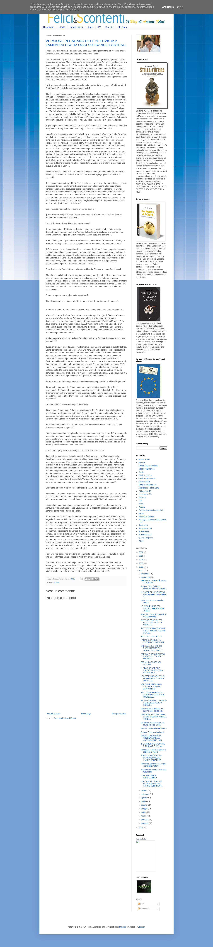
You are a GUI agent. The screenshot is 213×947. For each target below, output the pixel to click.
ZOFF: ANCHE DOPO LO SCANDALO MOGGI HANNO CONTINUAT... (151, 758)
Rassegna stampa (146, 516)
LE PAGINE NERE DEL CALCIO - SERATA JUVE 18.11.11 (152, 608)
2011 (141, 570)
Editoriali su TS (144, 491)
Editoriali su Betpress (147, 485)
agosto (144, 798)
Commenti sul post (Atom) (65, 718)
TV (99, 27)
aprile (143, 812)
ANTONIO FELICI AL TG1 (151, 636)
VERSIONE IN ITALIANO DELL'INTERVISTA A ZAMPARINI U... (151, 686)
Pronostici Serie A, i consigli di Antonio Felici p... (153, 615)
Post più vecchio (119, 714)
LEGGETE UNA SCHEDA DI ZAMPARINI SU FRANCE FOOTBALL (153, 678)
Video (140, 541)
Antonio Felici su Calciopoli (152, 732)
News (140, 504)
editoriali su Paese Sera (148, 488)
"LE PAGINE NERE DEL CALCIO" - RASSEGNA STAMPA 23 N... (152, 670)
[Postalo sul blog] (89, 579)
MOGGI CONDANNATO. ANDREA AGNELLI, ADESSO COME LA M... (152, 738)
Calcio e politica (145, 475)
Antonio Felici (141, 839)
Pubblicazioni (76, 27)
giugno (144, 805)
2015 (141, 556)
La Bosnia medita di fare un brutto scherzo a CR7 (152, 724)
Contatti (109, 27)
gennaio (145, 823)
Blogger (141, 927)
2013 (141, 563)
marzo (144, 816)
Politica (141, 507)
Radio (90, 27)
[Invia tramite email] (86, 579)
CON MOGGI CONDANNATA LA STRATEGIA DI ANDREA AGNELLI (153, 716)
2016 (141, 552)
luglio (143, 801)
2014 (141, 559)
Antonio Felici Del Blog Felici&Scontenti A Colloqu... (154, 587)
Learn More (168, 7)
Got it (180, 7)
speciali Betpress (145, 538)
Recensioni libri (145, 528)
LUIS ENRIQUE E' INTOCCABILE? (149, 777)
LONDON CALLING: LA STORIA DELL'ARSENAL (152, 641)
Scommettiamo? (145, 534)
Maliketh (122, 927)
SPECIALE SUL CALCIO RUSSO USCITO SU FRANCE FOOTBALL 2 (152, 648)
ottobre (144, 790)
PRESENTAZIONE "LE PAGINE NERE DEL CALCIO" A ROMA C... (154, 702)
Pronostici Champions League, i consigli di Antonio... (154, 765)
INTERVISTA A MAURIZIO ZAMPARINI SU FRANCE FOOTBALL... (153, 694)
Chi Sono (122, 27)
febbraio (145, 820)
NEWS (62, 27)
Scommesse (143, 531)
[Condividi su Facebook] (95, 579)
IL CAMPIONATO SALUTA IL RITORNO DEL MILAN (153, 745)
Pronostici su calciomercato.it (150, 510)
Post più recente (53, 714)
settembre (145, 794)
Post (142, 904)
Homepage (48, 27)
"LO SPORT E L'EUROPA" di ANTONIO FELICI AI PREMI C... (153, 594)
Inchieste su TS (144, 494)
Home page (86, 714)
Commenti (144, 909)
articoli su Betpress (146, 469)
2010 (141, 828)
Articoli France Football (148, 466)
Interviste (142, 497)
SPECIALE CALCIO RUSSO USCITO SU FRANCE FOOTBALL (153, 656)
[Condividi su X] (92, 579)
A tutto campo (144, 459)
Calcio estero (144, 482)
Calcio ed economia (146, 478)
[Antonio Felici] (145, 870)
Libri (140, 501)
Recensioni (143, 525)
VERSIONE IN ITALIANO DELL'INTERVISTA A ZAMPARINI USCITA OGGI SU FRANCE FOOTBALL (86, 43)
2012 (141, 567)
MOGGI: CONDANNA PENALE (154, 728)
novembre (145, 577)
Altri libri (141, 462)
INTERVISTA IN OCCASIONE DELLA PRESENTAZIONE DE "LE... (153, 630)
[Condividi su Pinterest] (97, 579)
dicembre (145, 574)
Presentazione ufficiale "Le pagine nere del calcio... (152, 710)
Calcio (56, 583)
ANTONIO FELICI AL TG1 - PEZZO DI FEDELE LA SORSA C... (152, 622)
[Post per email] (81, 579)
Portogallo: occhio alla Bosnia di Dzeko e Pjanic (153, 751)
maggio (144, 808)
